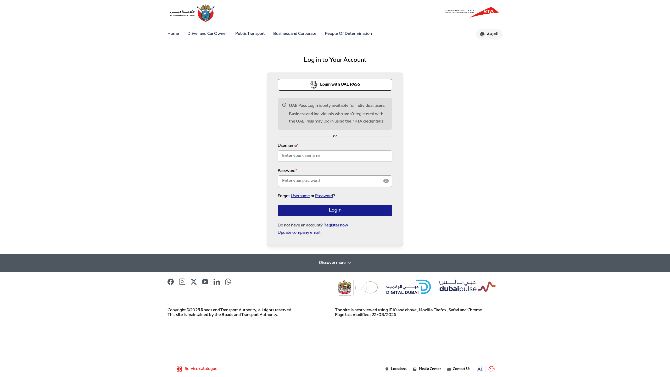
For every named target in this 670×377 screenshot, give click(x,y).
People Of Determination (348, 33)
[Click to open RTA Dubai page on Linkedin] (217, 282)
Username (287, 145)
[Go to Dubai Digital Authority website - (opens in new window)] (409, 288)
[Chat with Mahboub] (491, 369)
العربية (492, 34)
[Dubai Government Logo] (184, 13)
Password (286, 171)
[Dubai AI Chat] (480, 369)
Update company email (299, 232)
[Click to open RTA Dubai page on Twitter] (194, 282)
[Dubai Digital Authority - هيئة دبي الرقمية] (471, 13)
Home (173, 33)
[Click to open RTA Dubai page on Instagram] (182, 282)
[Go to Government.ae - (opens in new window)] (358, 288)
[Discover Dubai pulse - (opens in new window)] (466, 288)
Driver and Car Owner (207, 33)
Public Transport (250, 33)
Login (335, 210)
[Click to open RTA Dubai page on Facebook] (171, 282)
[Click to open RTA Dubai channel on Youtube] (205, 282)
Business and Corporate (294, 33)
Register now (335, 225)
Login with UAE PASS (340, 84)
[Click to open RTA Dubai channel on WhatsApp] (228, 282)
